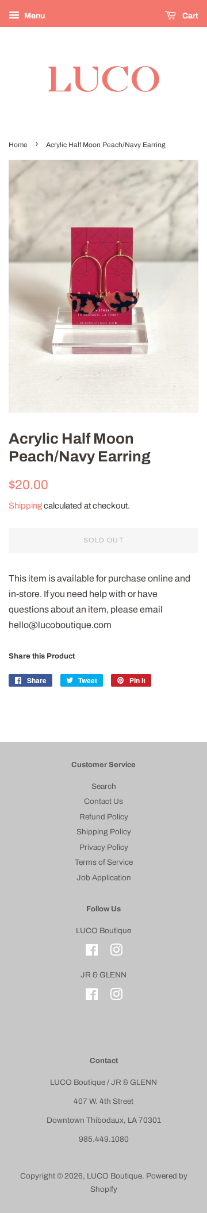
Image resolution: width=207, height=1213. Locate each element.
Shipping (25, 505)
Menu (33, 15)
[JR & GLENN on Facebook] (91, 996)
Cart (189, 15)
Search (103, 786)
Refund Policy (103, 816)
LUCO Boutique (114, 1176)
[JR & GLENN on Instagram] (116, 996)
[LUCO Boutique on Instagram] (116, 952)
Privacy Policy (103, 847)
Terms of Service (104, 862)
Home (18, 145)
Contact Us (103, 801)
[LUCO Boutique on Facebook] (91, 952)
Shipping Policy (103, 831)
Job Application (103, 877)
